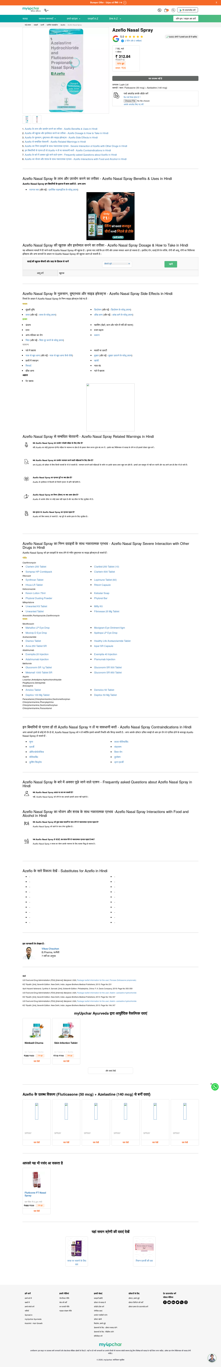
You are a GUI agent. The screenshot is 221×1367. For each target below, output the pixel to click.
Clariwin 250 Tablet (36, 566)
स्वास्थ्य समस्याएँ (46, 18)
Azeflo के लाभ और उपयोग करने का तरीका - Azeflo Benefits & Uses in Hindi (61, 128)
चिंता (28, 340)
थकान (97, 335)
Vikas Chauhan (50, 948)
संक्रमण (117, 746)
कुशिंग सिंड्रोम (35, 762)
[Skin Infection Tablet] (66, 1029)
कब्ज (28, 314)
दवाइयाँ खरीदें (98, 1298)
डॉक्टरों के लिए (134, 1293)
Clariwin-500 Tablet (104, 571)
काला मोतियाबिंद (121, 741)
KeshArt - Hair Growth (34, 1323)
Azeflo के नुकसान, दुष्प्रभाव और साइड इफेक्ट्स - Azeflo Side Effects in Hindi (61, 137)
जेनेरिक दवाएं (98, 1310)
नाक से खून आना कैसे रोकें (61, 355)
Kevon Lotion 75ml (36, 593)
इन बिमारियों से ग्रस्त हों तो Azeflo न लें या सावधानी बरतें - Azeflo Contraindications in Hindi (68, 150)
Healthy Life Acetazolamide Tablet (112, 641)
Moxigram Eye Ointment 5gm (109, 627)
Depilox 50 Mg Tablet (105, 695)
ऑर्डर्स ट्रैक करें (99, 1306)
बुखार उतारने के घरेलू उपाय (120, 355)
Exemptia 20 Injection (37, 654)
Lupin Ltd (124, 84)
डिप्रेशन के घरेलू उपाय (120, 309)
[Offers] (159, 10)
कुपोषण (117, 757)
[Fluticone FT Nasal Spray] (36, 1179)
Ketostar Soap (101, 593)
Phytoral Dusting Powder (39, 598)
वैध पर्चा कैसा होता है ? (132, 97)
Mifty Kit (98, 606)
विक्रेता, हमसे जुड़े (100, 1323)
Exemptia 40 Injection (105, 654)
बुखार (96, 355)
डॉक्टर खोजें (98, 1319)
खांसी (96, 360)
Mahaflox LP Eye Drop (38, 627)
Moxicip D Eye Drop (36, 632)
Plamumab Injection (104, 659)
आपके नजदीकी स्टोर (100, 1315)
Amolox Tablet (33, 690)
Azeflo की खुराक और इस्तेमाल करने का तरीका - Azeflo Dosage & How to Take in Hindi (66, 133)
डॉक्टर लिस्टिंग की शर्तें (136, 1302)
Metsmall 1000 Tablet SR (39, 672)
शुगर (31, 741)
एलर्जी (31, 746)
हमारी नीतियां (64, 1293)
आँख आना (98, 314)
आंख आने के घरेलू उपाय (122, 314)
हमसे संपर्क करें (29, 1306)
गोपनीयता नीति (64, 1298)
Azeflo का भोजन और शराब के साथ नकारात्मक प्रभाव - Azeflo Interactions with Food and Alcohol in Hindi (76, 159)
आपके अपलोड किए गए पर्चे (133, 104)
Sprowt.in (28, 1315)
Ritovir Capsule (102, 585)
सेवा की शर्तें (63, 1302)
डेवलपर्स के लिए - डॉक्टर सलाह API (105, 1327)
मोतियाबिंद (33, 757)
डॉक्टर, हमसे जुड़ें (134, 1298)
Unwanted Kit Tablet (36, 606)
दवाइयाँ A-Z (93, 18)
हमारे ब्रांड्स (72, 18)
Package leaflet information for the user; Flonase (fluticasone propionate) (106, 980)
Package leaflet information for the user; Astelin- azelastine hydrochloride (107, 992)
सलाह (25, 18)
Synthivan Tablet (34, 579)
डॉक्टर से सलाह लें (100, 1302)
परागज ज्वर (34, 189)
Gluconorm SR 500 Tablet (108, 667)
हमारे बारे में (28, 1298)
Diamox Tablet (33, 641)
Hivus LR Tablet (34, 585)
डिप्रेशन (97, 309)
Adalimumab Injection (37, 659)
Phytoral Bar (100, 598)
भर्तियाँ (27, 1310)
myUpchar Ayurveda (33, 1319)
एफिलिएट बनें (98, 1335)
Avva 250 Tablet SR (36, 646)
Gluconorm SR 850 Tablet (108, 672)
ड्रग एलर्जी (119, 762)
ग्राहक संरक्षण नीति (65, 1310)
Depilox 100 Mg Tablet (37, 695)
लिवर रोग (118, 752)
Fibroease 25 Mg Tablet (106, 611)
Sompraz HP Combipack (39, 571)
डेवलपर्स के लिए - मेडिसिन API (104, 1331)
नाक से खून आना (33, 355)
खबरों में (27, 1302)
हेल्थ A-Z (113, 18)
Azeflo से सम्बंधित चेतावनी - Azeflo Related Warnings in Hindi (55, 141)
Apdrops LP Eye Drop (105, 632)
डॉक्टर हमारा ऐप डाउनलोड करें (138, 1306)
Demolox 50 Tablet (104, 690)
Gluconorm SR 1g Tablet (39, 667)
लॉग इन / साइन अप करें (186, 18)
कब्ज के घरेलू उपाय (47, 314)
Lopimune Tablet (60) (105, 579)
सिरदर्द (28, 365)
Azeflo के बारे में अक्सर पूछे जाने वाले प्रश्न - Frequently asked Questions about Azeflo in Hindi (71, 154)
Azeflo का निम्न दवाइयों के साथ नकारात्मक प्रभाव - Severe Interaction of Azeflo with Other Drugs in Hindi (76, 146)
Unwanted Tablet (35, 611)
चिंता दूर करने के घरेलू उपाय (51, 340)
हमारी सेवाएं (98, 1293)
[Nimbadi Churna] (36, 1029)
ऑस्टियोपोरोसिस (36, 752)
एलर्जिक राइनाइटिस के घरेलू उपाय (63, 189)
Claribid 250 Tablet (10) (106, 566)
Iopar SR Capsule (103, 646)
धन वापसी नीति (64, 1306)
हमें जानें (28, 1293)
